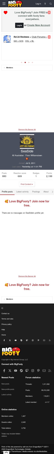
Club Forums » (39, 37)
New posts (5, 383)
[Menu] (4, 3)
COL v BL (29, 41)
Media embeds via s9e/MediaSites (34, 451)
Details (27, 449)
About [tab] (46, 191)
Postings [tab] (36, 191)
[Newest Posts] (45, 3)
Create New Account (38, 25)
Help (3, 329)
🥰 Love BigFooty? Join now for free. (27, 203)
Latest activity (7, 394)
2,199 (49, 176)
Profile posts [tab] (7, 191)
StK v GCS (18, 41)
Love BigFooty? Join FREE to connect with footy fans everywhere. (31, 16)
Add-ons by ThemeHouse (11, 451)
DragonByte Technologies (15, 449)
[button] (27, 308)
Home (4, 334)
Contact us (5, 313)
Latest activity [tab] (22, 191)
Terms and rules (7, 318)
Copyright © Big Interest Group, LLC (15, 359)
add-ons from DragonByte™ (33, 446)
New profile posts (8, 389)
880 (4, 176)
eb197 (47, 402)
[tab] (21, 62)
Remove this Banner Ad (27, 129)
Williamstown (36, 155)
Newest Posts (8, 377)
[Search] (50, 3)
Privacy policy (7, 324)
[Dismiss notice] (49, 12)
